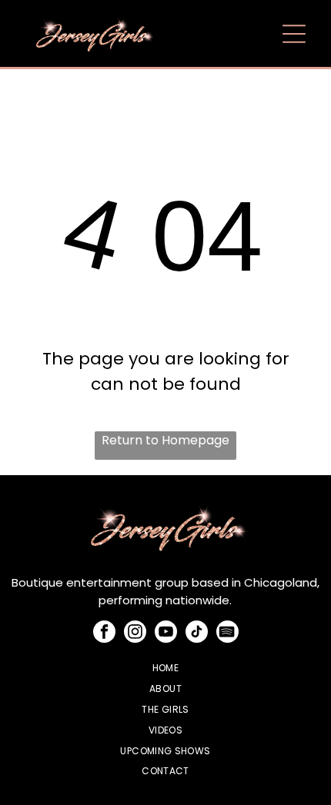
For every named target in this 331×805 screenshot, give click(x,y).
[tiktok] (197, 633)
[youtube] (166, 633)
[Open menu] (294, 33)
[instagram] (135, 633)
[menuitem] (166, 668)
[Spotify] (227, 633)
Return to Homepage (165, 440)
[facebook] (104, 633)
